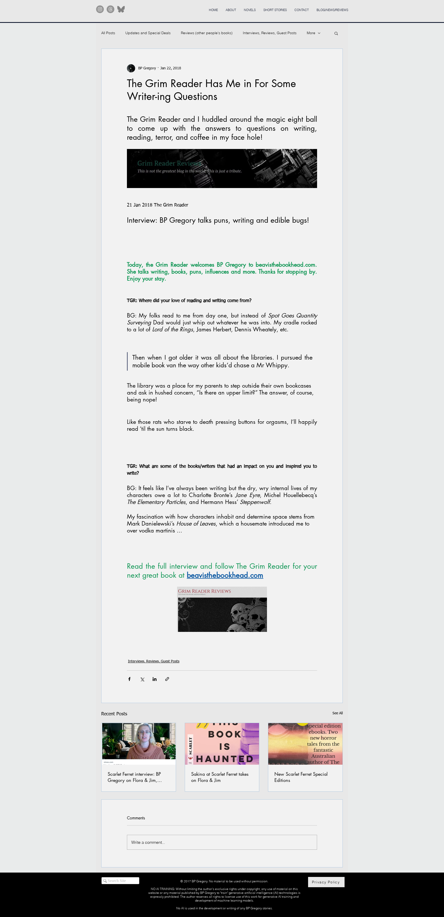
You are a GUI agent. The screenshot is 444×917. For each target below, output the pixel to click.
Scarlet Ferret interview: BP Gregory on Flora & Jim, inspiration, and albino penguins (134, 777)
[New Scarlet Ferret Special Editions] (305, 744)
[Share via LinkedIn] (154, 679)
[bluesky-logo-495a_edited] (121, 9)
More (311, 33)
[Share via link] (167, 679)
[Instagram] (100, 9)
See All (337, 713)
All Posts (108, 33)
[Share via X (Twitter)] (142, 679)
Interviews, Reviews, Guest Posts (270, 33)
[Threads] (110, 9)
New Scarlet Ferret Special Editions (301, 777)
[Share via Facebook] (129, 679)
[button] (336, 33)
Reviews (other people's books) (207, 33)
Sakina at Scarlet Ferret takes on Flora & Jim (219, 777)
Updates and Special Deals (148, 33)
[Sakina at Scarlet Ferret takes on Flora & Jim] (222, 744)
